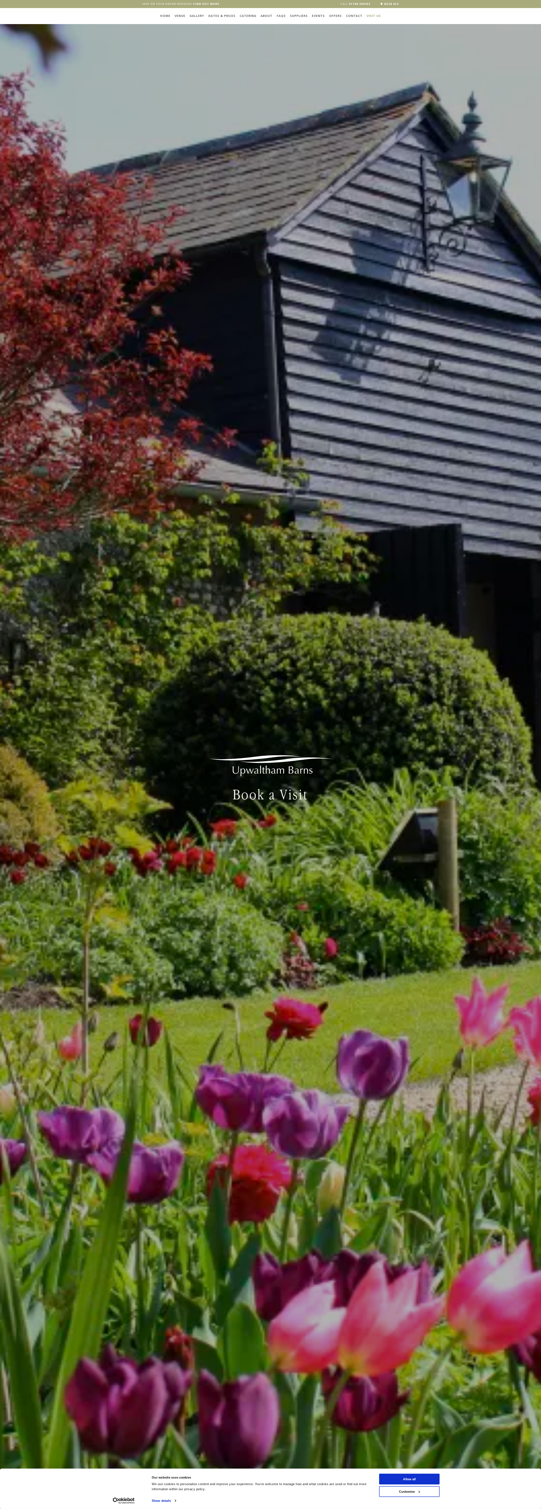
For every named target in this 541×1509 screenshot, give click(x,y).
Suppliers (299, 16)
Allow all (409, 1479)
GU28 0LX (391, 4)
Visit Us (374, 16)
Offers (335, 16)
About (266, 16)
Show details (161, 1500)
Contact (354, 16)
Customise (407, 1491)
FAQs (281, 16)
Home (165, 16)
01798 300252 (359, 4)
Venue (180, 16)
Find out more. (206, 4)
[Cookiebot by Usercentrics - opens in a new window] (123, 1501)
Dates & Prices (221, 16)
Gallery (197, 16)
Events (318, 16)
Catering (248, 16)
